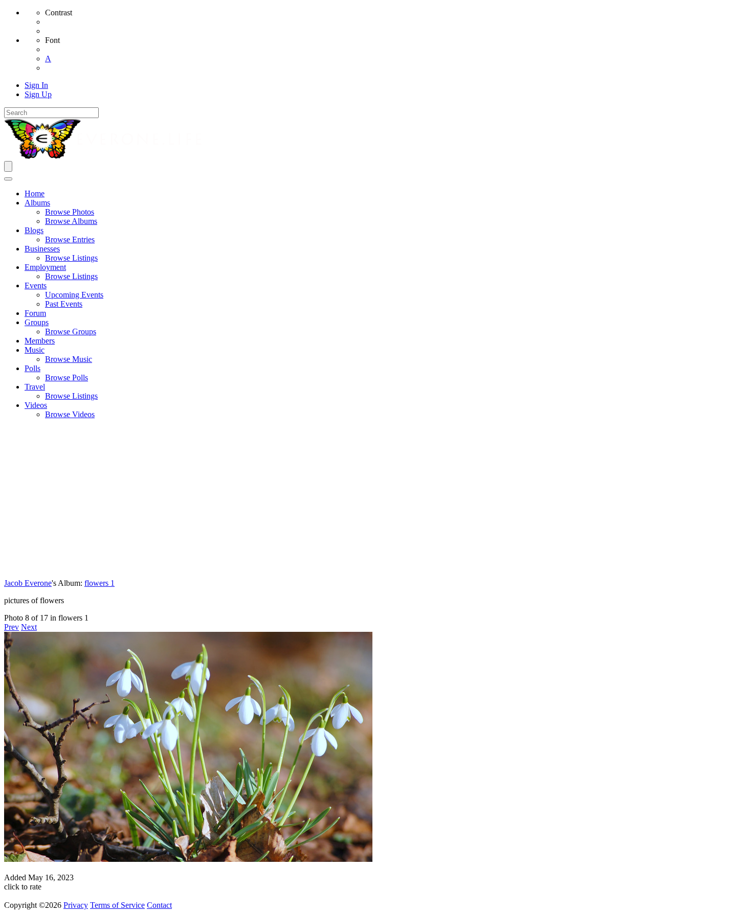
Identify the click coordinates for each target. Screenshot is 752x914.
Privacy (75, 905)
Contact (159, 905)
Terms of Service (117, 905)
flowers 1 (99, 583)
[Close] (8, 178)
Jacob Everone (28, 583)
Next (29, 627)
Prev (11, 627)
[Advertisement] (376, 498)
